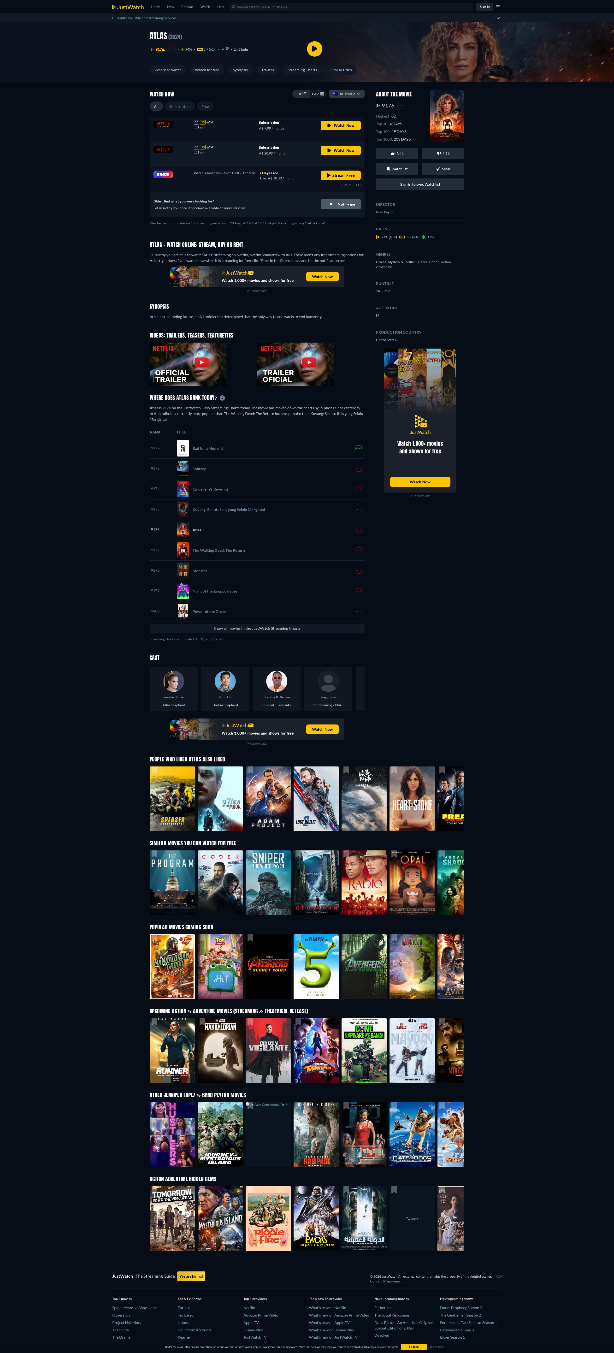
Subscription (180, 106)
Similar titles (341, 69)
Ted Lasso (186, 1315)
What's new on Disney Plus (331, 1330)
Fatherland (383, 1307)
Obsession (121, 1315)
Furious (184, 1307)
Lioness (184, 1322)
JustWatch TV (255, 1337)
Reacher (184, 1337)
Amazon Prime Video (260, 1315)
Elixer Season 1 (452, 1337)
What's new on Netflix (327, 1307)
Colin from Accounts (195, 1330)
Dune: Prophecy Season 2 (461, 1307)
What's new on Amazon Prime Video (339, 1315)
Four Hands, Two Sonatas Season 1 (468, 1322)
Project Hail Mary (126, 1322)
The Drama (121, 1337)
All (156, 106)
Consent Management (386, 1281)
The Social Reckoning (391, 1315)
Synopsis (240, 69)
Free (205, 106)
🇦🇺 (344, 93)
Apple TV (251, 1322)
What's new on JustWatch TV (333, 1337)
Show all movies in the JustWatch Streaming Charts (257, 628)
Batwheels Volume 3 (457, 1330)
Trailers (267, 69)
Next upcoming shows (456, 1299)
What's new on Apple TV (329, 1322)
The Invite (120, 1330)
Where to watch (168, 69)
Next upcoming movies (391, 1299)
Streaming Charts (302, 69)
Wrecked (381, 1335)
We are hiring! (191, 1276)
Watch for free (207, 69)
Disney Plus (253, 1330)
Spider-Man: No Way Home (135, 1307)
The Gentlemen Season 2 (460, 1315)
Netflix (249, 1307)
